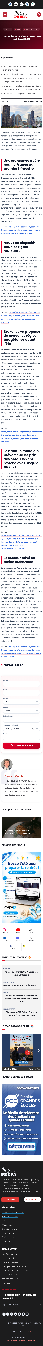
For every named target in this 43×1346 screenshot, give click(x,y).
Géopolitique (32, 29)
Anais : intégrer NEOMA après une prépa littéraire (21, 973)
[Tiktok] (23, 1314)
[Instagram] (11, 1314)
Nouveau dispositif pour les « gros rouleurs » (22, 74)
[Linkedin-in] (15, 1314)
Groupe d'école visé (10, 725)
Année (5, 707)
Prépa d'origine (8, 716)
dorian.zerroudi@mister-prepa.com (21, 1340)
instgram (5, 932)
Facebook (12, 949)
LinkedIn (5, 940)
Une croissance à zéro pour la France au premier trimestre (20, 68)
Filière (5, 698)
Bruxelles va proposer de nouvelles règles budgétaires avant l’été (21, 80)
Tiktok (31, 932)
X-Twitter (31, 940)
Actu (8, 29)
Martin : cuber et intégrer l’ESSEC (19, 985)
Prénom (6, 680)
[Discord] (27, 1314)
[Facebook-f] (4, 1314)
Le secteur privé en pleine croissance (19, 93)
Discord (18, 940)
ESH (18, 29)
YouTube (18, 932)
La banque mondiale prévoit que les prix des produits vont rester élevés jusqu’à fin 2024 (22, 87)
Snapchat (25, 949)
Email (5, 734)
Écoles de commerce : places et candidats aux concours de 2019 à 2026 (21, 998)
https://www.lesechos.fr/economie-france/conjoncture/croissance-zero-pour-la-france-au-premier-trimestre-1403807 (21, 230)
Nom (5, 689)
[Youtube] (19, 1314)
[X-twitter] (8, 1314)
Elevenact (27, 1332)
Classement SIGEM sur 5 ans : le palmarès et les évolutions (21, 1013)
